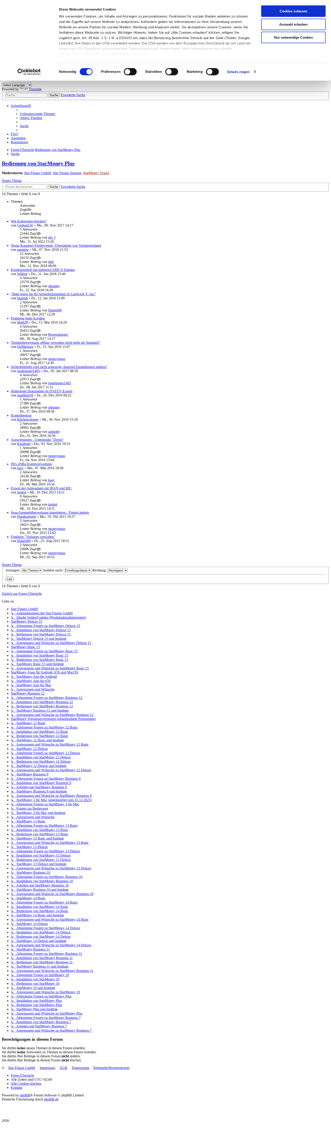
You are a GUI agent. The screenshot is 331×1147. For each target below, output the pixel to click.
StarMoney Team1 (96, 173)
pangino (23, 249)
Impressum (47, 1068)
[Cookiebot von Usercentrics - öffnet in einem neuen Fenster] (29, 72)
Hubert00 (55, 310)
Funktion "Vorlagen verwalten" (33, 537)
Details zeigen (238, 72)
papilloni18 (25, 395)
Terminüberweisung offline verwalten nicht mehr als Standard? (55, 343)
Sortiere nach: (53, 570)
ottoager (54, 286)
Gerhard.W (25, 225)
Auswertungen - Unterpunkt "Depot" (37, 440)
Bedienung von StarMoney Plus (38, 163)
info (51, 262)
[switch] (130, 71)
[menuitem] (37, 114)
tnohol (21, 492)
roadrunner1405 (28, 371)
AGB (63, 1068)
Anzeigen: (13, 570)
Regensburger (58, 334)
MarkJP (22, 322)
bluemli (22, 298)
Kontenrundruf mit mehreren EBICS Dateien (43, 270)
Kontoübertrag (21, 415)
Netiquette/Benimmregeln (111, 1068)
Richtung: (99, 570)
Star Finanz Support (67, 173)
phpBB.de (51, 1099)
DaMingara (25, 347)
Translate (35, 89)
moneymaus (56, 359)
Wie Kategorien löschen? (28, 221)
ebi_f (51, 237)
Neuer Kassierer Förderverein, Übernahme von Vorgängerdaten (56, 245)
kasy (20, 468)
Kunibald (23, 444)
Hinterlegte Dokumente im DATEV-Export (41, 391)
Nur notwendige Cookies (293, 37)
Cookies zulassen (293, 11)
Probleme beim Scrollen (28, 318)
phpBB (25, 1095)
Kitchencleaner (28, 419)
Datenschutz (80, 1068)
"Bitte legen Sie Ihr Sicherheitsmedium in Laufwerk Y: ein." (53, 294)
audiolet (53, 431)
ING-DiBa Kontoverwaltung (31, 464)
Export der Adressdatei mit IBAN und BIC (41, 488)
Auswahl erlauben (293, 24)
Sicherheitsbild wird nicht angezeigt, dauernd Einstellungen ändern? (59, 367)
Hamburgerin (26, 516)
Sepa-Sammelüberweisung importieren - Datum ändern (50, 512)
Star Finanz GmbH (37, 173)
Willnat (22, 274)
